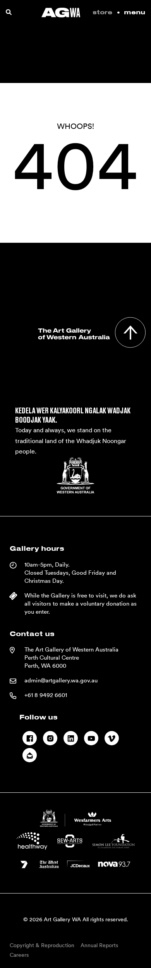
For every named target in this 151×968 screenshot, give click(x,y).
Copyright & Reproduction (42, 945)
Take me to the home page (75, 235)
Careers (19, 955)
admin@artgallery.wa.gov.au (61, 680)
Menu (134, 12)
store (102, 12)
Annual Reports (99, 945)
